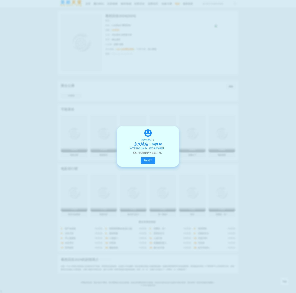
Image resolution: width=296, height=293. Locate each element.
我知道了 (148, 160)
